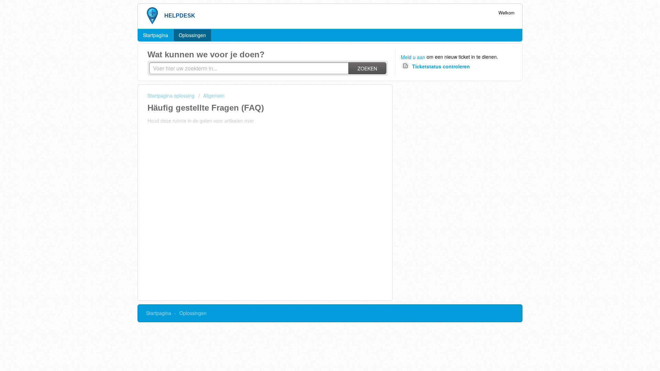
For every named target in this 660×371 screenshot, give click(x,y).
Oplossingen (192, 35)
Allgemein (213, 95)
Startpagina (155, 35)
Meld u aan (413, 57)
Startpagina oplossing (171, 95)
